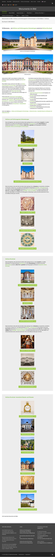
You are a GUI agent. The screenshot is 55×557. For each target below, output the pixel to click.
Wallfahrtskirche (33, 104)
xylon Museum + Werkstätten (8, 100)
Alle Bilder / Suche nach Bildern (29, 190)
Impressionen (32, 123)
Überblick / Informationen (40, 187)
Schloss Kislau (33, 107)
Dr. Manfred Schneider (12, 554)
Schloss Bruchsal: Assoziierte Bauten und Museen (19, 397)
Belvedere (32, 95)
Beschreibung (17, 125)
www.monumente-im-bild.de (8, 533)
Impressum (27, 554)
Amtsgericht (11, 99)
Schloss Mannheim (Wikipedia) (26, 538)
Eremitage (32, 101)
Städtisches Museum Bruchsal (36, 92)
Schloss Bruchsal (47, 28)
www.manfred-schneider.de (45, 538)
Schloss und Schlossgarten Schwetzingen (24, 28)
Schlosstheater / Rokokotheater (19, 103)
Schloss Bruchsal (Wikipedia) (26, 542)
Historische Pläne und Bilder (32, 189)
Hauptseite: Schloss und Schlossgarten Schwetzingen (17, 126)
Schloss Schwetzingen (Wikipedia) (27, 533)
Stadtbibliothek (18, 99)
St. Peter (31, 98)
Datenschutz (21, 554)
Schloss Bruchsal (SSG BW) (25, 541)
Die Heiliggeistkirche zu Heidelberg (44, 542)
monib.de (4, 534)
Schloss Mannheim (15, 91)
